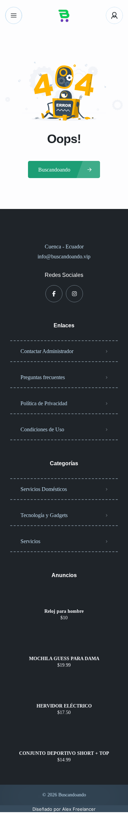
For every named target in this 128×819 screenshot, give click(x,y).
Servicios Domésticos (43, 489)
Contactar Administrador (46, 351)
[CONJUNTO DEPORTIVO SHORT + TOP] (64, 740)
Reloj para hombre (64, 611)
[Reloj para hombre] (64, 598)
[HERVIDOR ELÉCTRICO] (64, 692)
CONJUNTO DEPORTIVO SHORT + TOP (64, 753)
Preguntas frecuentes (42, 377)
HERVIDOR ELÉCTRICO (64, 706)
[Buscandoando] (64, 15)
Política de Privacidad (43, 403)
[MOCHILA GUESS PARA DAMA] (64, 645)
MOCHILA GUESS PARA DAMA (64, 658)
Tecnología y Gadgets (44, 515)
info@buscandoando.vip (64, 256)
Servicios (30, 541)
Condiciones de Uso (42, 429)
